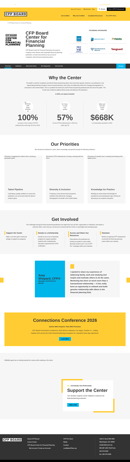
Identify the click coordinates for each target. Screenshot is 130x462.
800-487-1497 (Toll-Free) (107, 448)
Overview (8, 66)
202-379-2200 (103, 451)
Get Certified (65, 16)
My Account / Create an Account (40, 448)
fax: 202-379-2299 (105, 454)
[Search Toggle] (121, 16)
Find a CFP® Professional (116, 9)
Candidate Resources (95, 16)
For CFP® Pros (111, 16)
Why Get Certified (79, 16)
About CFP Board (76, 9)
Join (93, 9)
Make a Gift (73, 405)
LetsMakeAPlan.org (70, 448)
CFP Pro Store (68, 439)
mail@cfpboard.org (105, 445)
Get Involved (59, 66)
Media (65, 442)
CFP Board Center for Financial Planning (19, 23)
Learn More (65, 339)
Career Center (32, 442)
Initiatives (18, 66)
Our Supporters (45, 66)
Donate (103, 9)
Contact (66, 445)
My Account (87, 9)
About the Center (31, 66)
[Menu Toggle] (125, 16)
